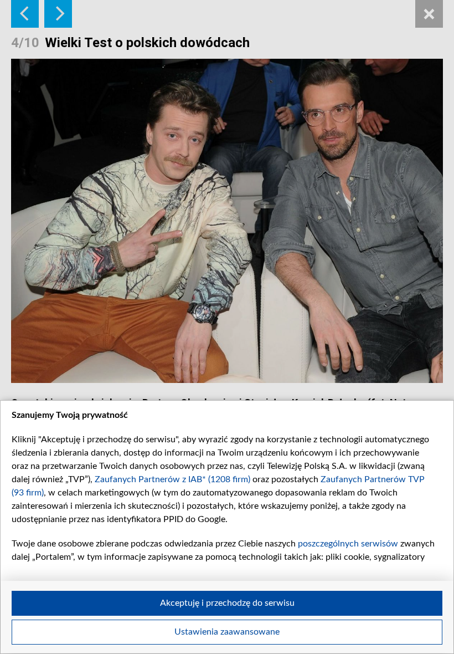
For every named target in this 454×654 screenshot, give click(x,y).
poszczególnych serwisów (348, 543)
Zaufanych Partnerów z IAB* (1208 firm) (172, 479)
